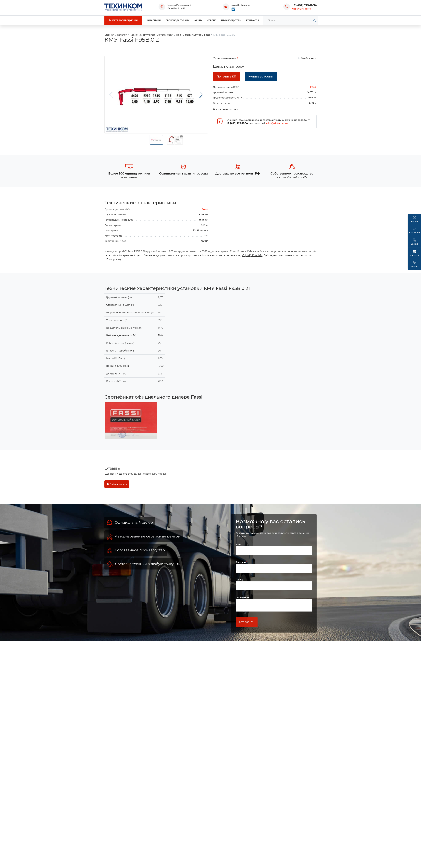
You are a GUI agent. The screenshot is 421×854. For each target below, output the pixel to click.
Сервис (211, 20)
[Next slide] (201, 94)
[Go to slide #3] (178, 140)
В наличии (154, 20)
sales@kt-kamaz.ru (241, 5)
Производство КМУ (177, 20)
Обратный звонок (301, 9)
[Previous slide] (111, 94)
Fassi (313, 86)
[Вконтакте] (233, 9)
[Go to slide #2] (170, 140)
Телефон (241, 562)
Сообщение (242, 597)
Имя (238, 544)
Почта (239, 580)
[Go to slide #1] (156, 140)
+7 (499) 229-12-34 (304, 5)
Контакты (252, 20)
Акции (198, 20)
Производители (231, 20)
